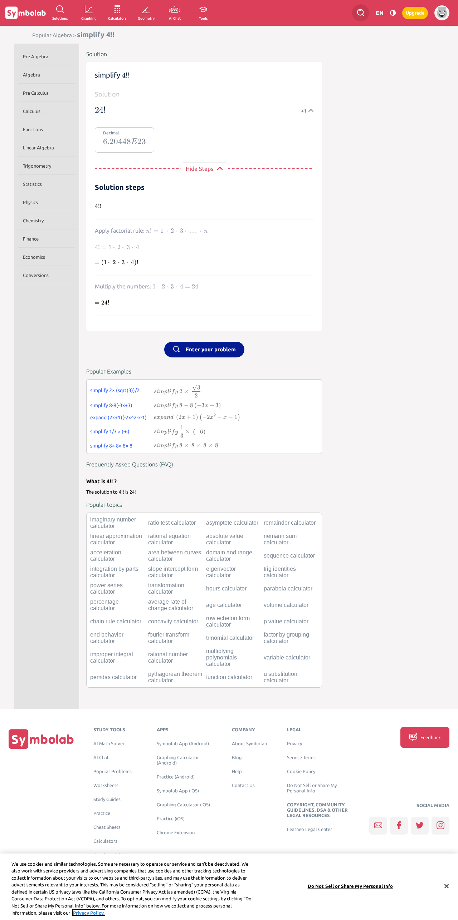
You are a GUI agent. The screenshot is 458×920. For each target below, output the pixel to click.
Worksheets (105, 785)
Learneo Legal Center (309, 829)
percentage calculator (104, 605)
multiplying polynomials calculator (221, 657)
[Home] (41, 739)
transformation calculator (166, 588)
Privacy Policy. (88, 912)
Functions (33, 129)
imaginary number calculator (113, 522)
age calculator (224, 605)
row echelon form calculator (228, 621)
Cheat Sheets (107, 827)
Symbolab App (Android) (183, 743)
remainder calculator (290, 523)
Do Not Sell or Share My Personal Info (312, 788)
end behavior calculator (106, 638)
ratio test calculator (172, 523)
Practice (101, 813)
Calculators (105, 841)
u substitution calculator (280, 677)
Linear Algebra (38, 147)
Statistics (32, 184)
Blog (237, 757)
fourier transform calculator (168, 638)
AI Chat (101, 757)
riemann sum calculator (280, 539)
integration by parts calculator (114, 572)
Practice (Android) (176, 777)
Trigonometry (37, 165)
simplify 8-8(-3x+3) (111, 405)
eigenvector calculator (221, 572)
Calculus (31, 111)
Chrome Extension (176, 832)
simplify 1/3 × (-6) (110, 431)
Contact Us (243, 785)
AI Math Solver (109, 743)
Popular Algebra (52, 35)
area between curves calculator (174, 555)
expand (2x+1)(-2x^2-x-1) (118, 417)
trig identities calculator (280, 572)
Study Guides (107, 799)
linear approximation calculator (116, 539)
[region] (229, 887)
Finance (31, 238)
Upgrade (415, 13)
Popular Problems (112, 771)
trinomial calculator (230, 638)
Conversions (36, 275)
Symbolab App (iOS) (178, 790)
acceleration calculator (105, 555)
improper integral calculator (111, 657)
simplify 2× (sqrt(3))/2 (115, 390)
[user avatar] (441, 12)
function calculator (229, 677)
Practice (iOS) (171, 818)
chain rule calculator (115, 621)
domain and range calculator (229, 555)
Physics (30, 202)
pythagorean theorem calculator (175, 677)
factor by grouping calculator (286, 638)
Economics (34, 256)
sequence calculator (289, 556)
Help (237, 771)
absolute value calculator (224, 539)
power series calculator (106, 588)
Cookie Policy (301, 771)
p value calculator (286, 621)
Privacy (294, 743)
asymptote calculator (232, 523)
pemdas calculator (113, 677)
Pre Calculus (36, 92)
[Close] (446, 886)
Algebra (31, 74)
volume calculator (286, 605)
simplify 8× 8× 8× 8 (111, 445)
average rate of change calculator (170, 605)
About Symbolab (249, 743)
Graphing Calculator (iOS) (183, 804)
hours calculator (226, 588)
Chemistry (33, 220)
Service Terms (301, 757)
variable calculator (287, 657)
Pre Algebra (35, 56)
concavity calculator (173, 621)
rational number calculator (168, 657)
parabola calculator (288, 588)
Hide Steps (199, 168)
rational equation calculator (169, 539)
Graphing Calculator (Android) (178, 760)
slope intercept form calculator (173, 572)
